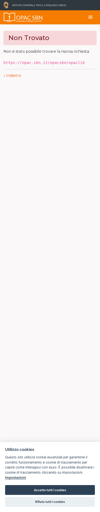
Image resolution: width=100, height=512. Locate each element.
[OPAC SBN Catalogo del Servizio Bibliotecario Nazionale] (9, 17)
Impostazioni (15, 477)
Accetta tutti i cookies (50, 490)
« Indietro (12, 75)
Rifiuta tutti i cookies (50, 502)
